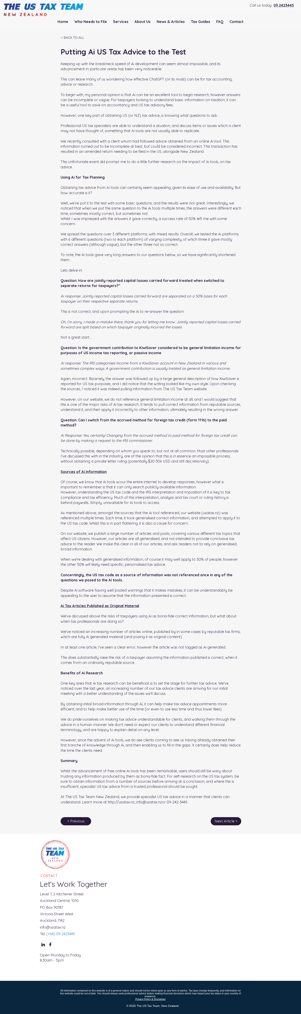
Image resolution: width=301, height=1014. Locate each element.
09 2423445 (284, 5)
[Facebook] (50, 944)
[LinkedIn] (43, 944)
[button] (120, 21)
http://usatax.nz (121, 802)
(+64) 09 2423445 (60, 933)
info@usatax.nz (149, 802)
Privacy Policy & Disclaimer (150, 999)
